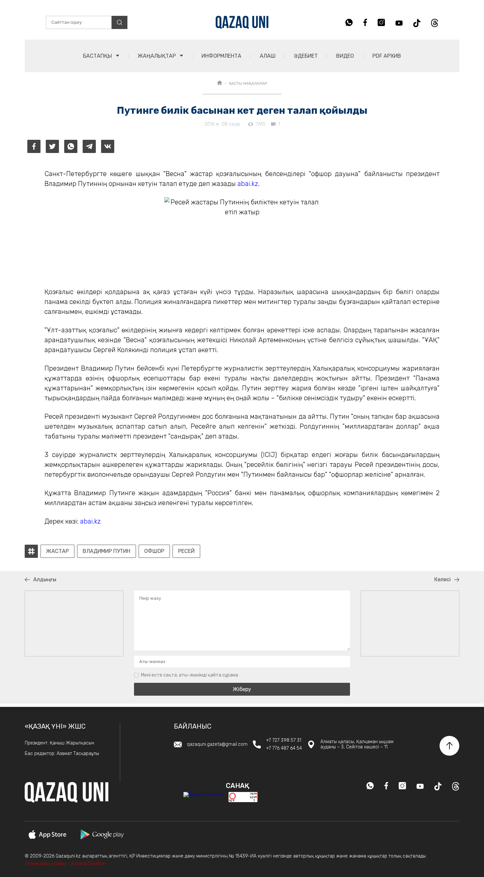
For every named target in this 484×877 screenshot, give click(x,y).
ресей (186, 551)
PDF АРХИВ (386, 56)
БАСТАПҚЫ (98, 56)
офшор (154, 551)
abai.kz (247, 184)
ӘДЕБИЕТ (306, 56)
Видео (345, 56)
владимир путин (106, 551)
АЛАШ (268, 56)
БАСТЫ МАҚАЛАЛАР (248, 83)
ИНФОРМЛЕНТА (221, 56)
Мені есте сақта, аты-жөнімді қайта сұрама (189, 675)
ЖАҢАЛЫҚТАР (157, 56)
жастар (57, 551)
